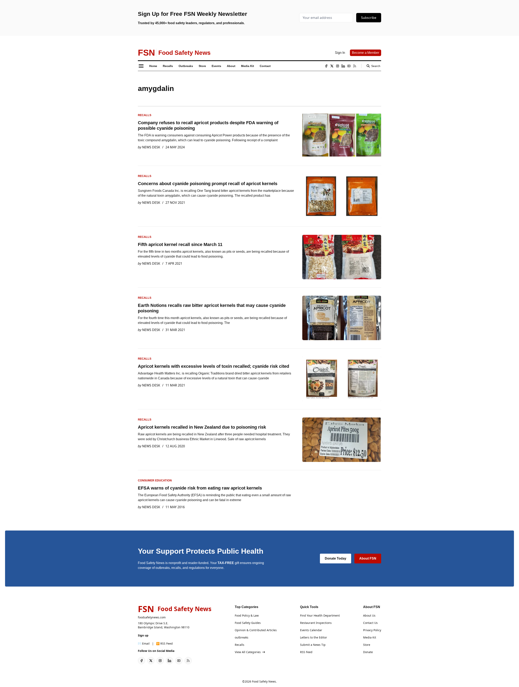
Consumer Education (155, 480)
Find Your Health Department (320, 615)
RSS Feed (306, 652)
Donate (368, 652)
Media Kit (369, 637)
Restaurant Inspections (316, 623)
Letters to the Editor (313, 637)
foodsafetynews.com (152, 617)
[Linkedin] (343, 66)
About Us (369, 615)
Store (366, 645)
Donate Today (335, 558)
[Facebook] (326, 66)
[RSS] (354, 66)
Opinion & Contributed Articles (256, 630)
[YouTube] (349, 66)
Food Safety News (264, 681)
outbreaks (241, 637)
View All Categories (248, 652)
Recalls (144, 115)
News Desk (151, 147)
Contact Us (370, 623)
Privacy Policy (372, 630)
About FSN (367, 558)
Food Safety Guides (248, 623)
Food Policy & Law (247, 615)
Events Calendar (311, 630)
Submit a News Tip (313, 645)
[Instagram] (337, 66)
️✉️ (144, 643)
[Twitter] (332, 66)
